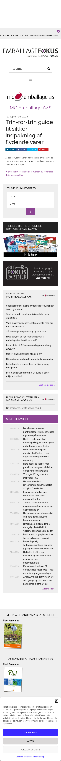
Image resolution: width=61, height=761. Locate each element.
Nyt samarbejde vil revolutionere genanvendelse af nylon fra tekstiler (37, 485)
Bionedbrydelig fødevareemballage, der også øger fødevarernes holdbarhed (38, 545)
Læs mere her (43, 277)
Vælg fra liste (30, 749)
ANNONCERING (36, 35)
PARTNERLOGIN (51, 35)
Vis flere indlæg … (47, 385)
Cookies (19, 757)
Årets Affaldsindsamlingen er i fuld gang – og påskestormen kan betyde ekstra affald (38, 580)
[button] (56, 700)
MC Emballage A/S (30, 107)
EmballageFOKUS (30, 53)
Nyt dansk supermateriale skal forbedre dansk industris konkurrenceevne (38, 517)
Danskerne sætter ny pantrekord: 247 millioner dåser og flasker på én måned (38, 432)
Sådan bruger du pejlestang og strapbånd (26, 331)
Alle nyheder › (48, 589)
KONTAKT (24, 35)
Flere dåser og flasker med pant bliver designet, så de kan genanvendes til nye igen (38, 467)
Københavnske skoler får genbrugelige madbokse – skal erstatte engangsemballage (38, 570)
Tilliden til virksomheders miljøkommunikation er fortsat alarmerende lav (38, 506)
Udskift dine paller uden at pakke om (24, 354)
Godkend (31, 732)
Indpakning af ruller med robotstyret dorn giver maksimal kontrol (35, 495)
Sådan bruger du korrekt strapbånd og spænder (29, 359)
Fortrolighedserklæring (34, 757)
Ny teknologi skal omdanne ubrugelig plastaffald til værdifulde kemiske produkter (38, 527)
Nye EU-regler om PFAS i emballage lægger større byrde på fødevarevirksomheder (38, 442)
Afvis (30, 741)
